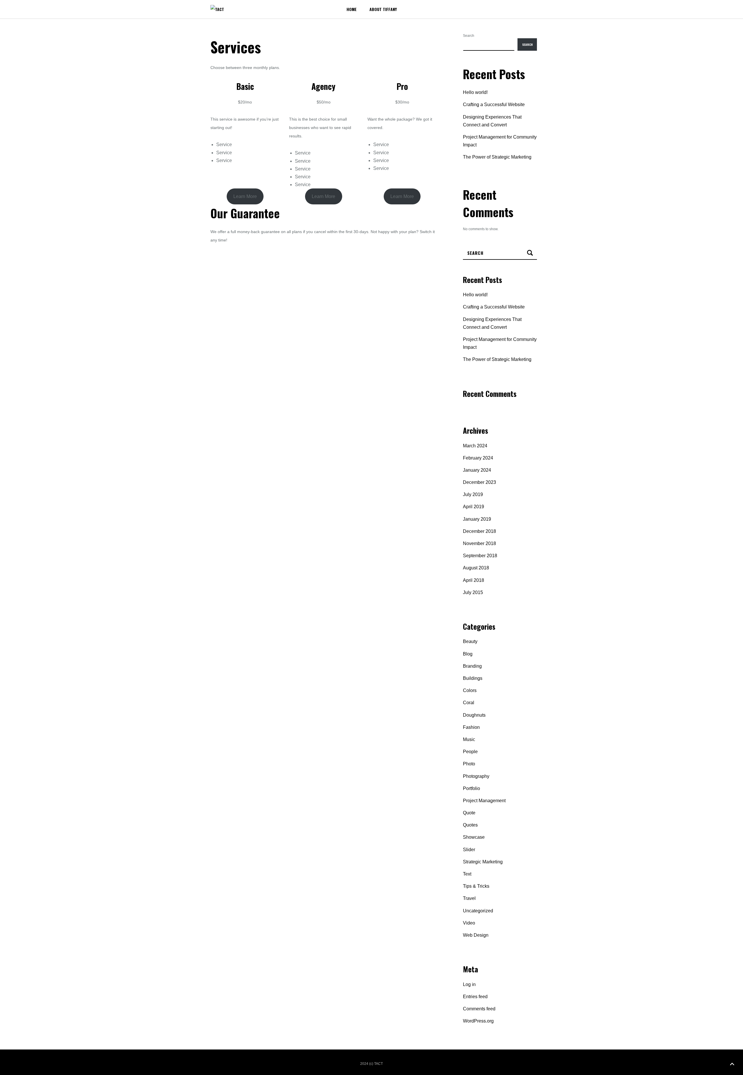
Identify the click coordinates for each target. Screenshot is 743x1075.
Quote (469, 812)
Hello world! (475, 92)
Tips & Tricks (476, 886)
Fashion (471, 727)
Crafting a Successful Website (494, 104)
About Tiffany (383, 9)
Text (467, 873)
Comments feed (479, 1008)
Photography (476, 776)
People (470, 751)
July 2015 (473, 592)
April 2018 (473, 580)
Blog (468, 653)
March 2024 (475, 445)
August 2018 (476, 567)
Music (469, 739)
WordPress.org (478, 1020)
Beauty (470, 641)
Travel (469, 898)
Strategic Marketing (483, 861)
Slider (469, 849)
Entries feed (475, 996)
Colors (470, 690)
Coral (468, 702)
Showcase (474, 837)
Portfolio (471, 788)
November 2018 (479, 543)
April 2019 (473, 506)
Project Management (484, 800)
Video (469, 922)
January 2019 (477, 519)
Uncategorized (478, 910)
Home (352, 9)
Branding (472, 666)
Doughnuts (474, 715)
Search (468, 36)
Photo (469, 763)
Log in (469, 984)
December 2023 (479, 482)
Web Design (475, 935)
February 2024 (478, 457)
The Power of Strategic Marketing (497, 157)
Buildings (472, 678)
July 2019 (473, 494)
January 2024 (477, 470)
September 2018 (480, 555)
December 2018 (479, 531)
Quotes (470, 824)
